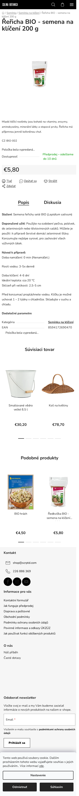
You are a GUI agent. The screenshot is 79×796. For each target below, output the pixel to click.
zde (41, 766)
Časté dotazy (12, 658)
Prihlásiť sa (17, 743)
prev (4, 381)
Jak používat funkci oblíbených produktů (29, 634)
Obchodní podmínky (17, 617)
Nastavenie (38, 775)
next (75, 381)
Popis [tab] (23, 202)
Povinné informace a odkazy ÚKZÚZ (27, 628)
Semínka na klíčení (60, 322)
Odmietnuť (19, 787)
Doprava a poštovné (17, 611)
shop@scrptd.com (25, 563)
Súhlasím (56, 787)
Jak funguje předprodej (18, 606)
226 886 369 (22, 571)
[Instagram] (17, 581)
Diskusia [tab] (52, 202)
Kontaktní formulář (16, 600)
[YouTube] (26, 581)
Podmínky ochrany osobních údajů (26, 623)
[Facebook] (8, 581)
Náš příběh (11, 652)
